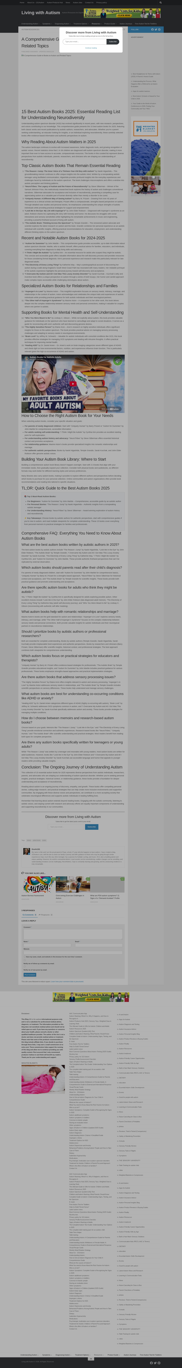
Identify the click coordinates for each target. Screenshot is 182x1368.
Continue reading (91, 48)
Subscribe (113, 42)
